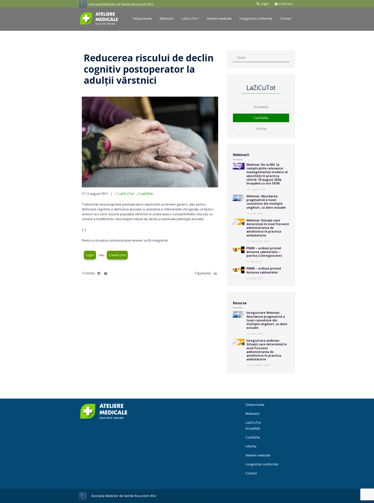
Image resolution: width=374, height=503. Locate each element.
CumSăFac (261, 118)
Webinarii (167, 18)
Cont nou (285, 4)
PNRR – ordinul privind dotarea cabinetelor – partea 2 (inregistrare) (264, 252)
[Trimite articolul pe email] (105, 273)
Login (264, 4)
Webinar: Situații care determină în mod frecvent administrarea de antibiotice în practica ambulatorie (267, 227)
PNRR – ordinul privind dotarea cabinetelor (263, 270)
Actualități (261, 107)
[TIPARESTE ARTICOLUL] (215, 273)
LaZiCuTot (253, 422)
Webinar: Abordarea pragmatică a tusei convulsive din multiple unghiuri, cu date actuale (266, 202)
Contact (285, 18)
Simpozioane (142, 18)
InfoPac (261, 129)
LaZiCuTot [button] (189, 18)
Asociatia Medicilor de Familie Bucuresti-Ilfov (121, 4)
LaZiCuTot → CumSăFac (135, 193)
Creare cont (117, 255)
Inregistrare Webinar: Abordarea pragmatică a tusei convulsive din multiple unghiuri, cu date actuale (266, 320)
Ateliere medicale (219, 18)
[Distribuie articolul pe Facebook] (99, 273)
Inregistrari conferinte (255, 18)
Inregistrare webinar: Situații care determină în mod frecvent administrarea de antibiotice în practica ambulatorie (266, 349)
